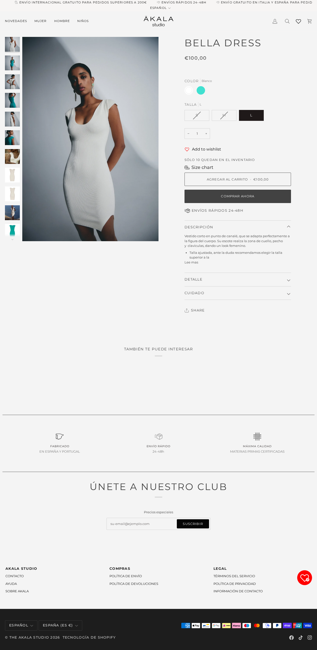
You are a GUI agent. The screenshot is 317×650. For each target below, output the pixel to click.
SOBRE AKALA (17, 591)
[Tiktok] (301, 637)
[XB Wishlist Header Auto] (298, 20)
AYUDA (11, 584)
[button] (18, 21)
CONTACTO (14, 576)
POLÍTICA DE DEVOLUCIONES (133, 584)
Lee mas (191, 262)
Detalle (193, 279)
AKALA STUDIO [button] (21, 568)
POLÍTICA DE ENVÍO (125, 576)
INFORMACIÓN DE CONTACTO (238, 591)
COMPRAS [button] (119, 568)
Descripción (199, 227)
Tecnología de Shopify (89, 637)
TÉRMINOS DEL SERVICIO (234, 576)
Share (198, 310)
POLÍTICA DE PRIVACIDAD (234, 584)
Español (158, 8)
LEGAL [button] (220, 568)
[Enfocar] (90, 139)
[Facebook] (291, 637)
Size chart (202, 167)
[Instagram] (310, 637)
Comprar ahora (237, 196)
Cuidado (194, 293)
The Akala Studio (29, 637)
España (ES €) (58, 625)
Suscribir (193, 524)
